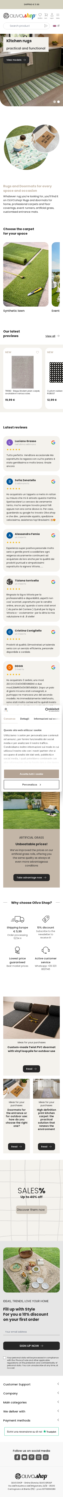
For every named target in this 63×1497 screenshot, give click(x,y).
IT (58, 26)
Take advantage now (29, 877)
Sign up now (29, 1346)
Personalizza (29, 784)
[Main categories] (58, 1401)
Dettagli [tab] (24, 718)
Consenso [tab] (9, 718)
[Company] (58, 1392)
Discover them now (31, 1210)
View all (50, 336)
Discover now (14, 60)
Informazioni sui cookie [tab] (47, 718)
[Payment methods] (58, 1419)
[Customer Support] (58, 1383)
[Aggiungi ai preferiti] (37, 352)
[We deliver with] (58, 1410)
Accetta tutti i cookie (31, 774)
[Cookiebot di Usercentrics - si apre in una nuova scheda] (45, 710)
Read (29, 1068)
